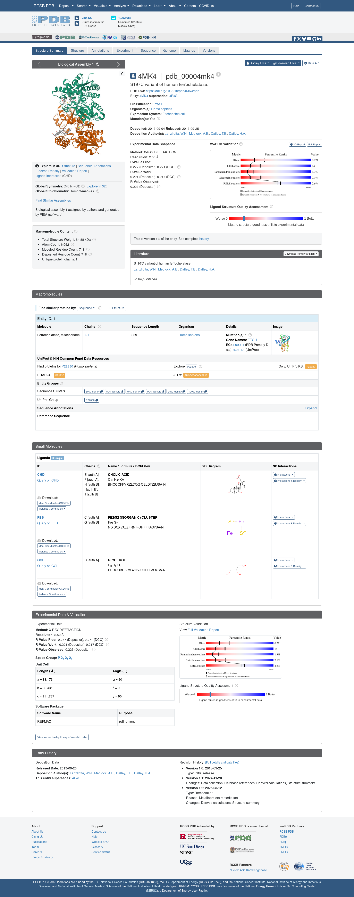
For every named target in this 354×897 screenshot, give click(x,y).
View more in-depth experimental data (62, 737)
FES (40, 517)
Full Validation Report (203, 629)
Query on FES (47, 523)
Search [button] (82, 5)
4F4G (173, 95)
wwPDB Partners (291, 826)
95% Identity (175, 391)
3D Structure (116, 308)
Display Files (258, 63)
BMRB (283, 847)
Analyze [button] (120, 5)
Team (35, 847)
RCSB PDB (44, 6)
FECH (252, 339)
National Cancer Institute (250, 882)
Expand (311, 408)
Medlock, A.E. (199, 133)
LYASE (158, 104)
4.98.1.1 (239, 349)
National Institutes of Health (144, 886)
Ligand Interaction (48, 175)
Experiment (125, 50)
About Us (37, 831)
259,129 (87, 17)
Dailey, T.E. (219, 133)
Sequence (148, 50)
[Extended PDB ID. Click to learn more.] (218, 74)
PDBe (283, 836)
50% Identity (113, 391)
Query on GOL (47, 565)
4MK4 (144, 95)
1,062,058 (124, 17)
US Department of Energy (181, 882)
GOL (40, 560)
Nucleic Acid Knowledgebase (248, 870)
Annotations (100, 50)
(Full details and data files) (222, 762)
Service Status (101, 852)
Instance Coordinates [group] (51, 508)
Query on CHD (48, 480)
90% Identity (154, 391)
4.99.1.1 (238, 344)
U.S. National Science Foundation (116, 882)
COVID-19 (206, 5)
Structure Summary (49, 50)
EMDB (283, 852)
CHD (41, 474)
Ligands (189, 50)
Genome (169, 50)
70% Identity (134, 391)
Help (296, 6)
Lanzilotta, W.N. (176, 133)
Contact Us (99, 831)
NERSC (152, 890)
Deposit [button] (65, 5)
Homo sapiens (161, 108)
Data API (313, 63)
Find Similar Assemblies (53, 200)
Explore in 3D (96, 186)
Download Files (286, 63)
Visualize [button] (101, 5)
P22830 (67, 366)
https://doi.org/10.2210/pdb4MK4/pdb (172, 90)
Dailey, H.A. (237, 133)
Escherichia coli (174, 113)
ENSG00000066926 (196, 375)
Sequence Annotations (94, 165)
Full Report (314, 144)
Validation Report (74, 170)
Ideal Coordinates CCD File (54, 503)
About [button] (173, 5)
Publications (39, 842)
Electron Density (47, 170)
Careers (190, 5)
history (204, 238)
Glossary (97, 847)
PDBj (282, 842)
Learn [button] (158, 5)
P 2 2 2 (65, 657)
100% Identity (196, 391)
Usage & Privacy (42, 857)
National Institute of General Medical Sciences (88, 886)
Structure (77, 50)
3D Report (299, 144)
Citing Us (37, 836)
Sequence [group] (85, 308)
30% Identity (93, 391)
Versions (209, 50)
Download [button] (140, 5)
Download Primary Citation (300, 253)
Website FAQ (100, 842)
